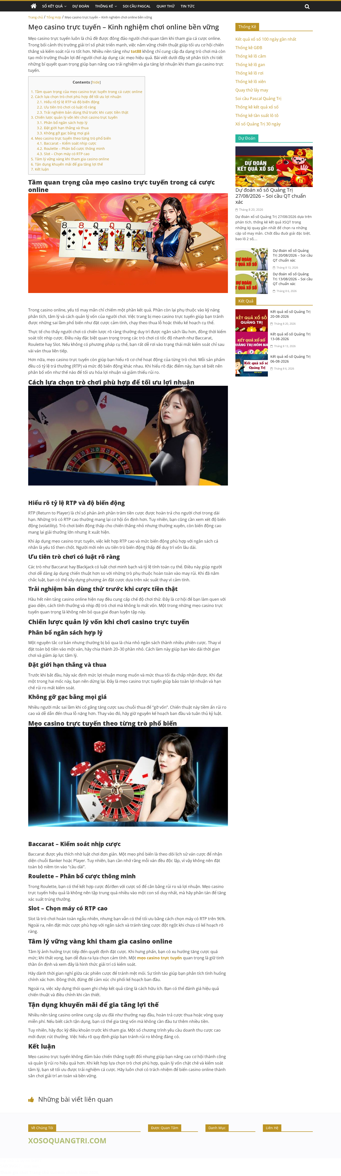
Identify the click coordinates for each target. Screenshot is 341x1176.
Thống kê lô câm (250, 56)
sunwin (57, 1172)
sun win (31, 1166)
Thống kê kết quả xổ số (257, 107)
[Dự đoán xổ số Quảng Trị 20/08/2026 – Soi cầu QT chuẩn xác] (252, 251)
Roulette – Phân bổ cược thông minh (71, 148)
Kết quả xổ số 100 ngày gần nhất (265, 39)
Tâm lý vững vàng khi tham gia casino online (70, 159)
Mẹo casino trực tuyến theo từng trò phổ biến (71, 138)
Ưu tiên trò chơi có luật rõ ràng (66, 107)
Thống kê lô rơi (249, 73)
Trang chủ (35, 17)
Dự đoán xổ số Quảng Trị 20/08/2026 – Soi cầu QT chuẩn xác (293, 255)
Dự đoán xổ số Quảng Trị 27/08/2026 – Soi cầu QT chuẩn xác (270, 196)
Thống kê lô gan (250, 64)
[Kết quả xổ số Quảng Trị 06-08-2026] (252, 357)
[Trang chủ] (33, 6)
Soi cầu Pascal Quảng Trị (258, 98)
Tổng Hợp (53, 17)
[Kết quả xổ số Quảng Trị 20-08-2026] (252, 312)
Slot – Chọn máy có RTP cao (63, 153)
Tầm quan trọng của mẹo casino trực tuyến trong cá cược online (86, 91)
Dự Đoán (80, 6)
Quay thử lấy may (251, 90)
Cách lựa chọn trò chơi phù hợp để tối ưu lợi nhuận (76, 96)
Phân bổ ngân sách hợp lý (62, 122)
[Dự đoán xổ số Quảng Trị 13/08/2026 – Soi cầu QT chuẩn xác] (252, 274)
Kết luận (40, 169)
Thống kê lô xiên (250, 81)
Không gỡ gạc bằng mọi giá (63, 133)
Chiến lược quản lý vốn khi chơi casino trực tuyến (74, 117)
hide (96, 82)
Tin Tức (188, 6)
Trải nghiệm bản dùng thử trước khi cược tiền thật (82, 112)
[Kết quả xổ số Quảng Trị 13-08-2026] (252, 334)
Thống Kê (104, 6)
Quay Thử (166, 6)
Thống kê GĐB (248, 47)
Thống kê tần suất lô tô (257, 115)
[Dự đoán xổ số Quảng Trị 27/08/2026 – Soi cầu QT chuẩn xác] (274, 149)
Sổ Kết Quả (52, 6)
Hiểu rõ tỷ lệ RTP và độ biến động (68, 101)
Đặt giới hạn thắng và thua (63, 127)
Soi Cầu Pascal (137, 6)
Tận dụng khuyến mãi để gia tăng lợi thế (67, 164)
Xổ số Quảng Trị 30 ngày (258, 124)
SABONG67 (10, 1166)
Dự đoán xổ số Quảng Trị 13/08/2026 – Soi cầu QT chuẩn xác (293, 279)
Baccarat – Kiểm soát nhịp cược (66, 143)
